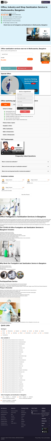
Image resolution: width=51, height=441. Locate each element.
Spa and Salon (3, 417)
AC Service (3, 416)
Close (25, 111)
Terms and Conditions (45, 437)
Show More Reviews (26, 194)
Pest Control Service (4, 412)
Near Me (12, 416)
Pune (22, 417)
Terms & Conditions (14, 410)
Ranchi (22, 423)
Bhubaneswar (23, 412)
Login (12, 421)
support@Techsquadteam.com (37, 413)
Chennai (22, 416)
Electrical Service (4, 419)
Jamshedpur (23, 424)
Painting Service (3, 414)
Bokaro (22, 426)
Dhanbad (23, 421)
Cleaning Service (4, 410)
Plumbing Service (4, 423)
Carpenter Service (4, 421)
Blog (12, 414)
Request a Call (23, 68)
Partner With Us (13, 423)
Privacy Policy (13, 412)
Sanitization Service (4, 424)
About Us (12, 419)
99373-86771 (35, 410)
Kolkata (22, 419)
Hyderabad (23, 414)
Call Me (25, 108)
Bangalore (23, 410)
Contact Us (13, 417)
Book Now (45, 62)
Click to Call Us (7, 68)
